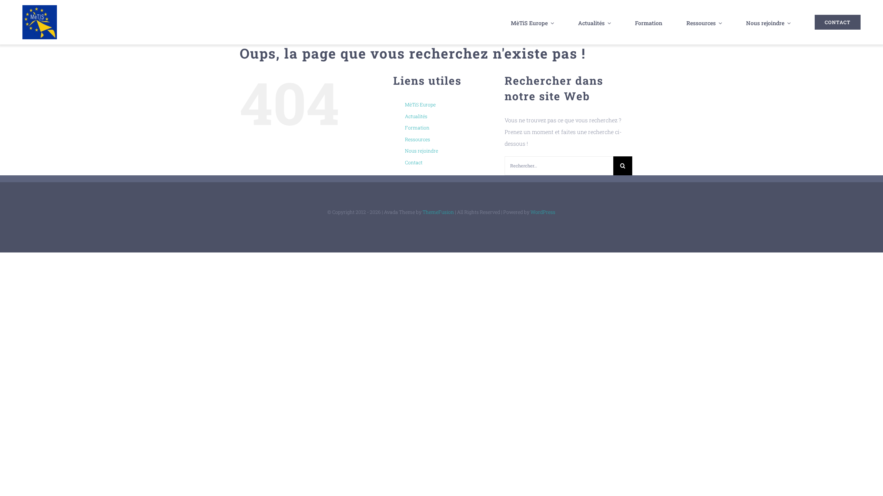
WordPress (542, 212)
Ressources (417, 139)
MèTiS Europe (420, 104)
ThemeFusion (438, 212)
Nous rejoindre (421, 150)
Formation (417, 127)
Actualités (416, 116)
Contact (414, 162)
